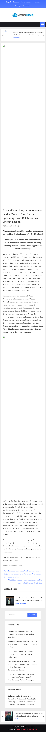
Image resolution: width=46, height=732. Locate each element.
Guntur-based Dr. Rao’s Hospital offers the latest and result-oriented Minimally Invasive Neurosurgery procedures (28, 33)
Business (16, 2)
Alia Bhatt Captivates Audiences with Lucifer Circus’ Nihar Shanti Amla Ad (28, 599)
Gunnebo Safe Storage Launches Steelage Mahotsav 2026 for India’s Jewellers (21, 634)
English (8, 2)
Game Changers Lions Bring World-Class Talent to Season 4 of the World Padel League (21, 654)
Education (27, 6)
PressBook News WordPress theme (27, 729)
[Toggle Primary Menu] (42, 24)
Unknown (12, 696)
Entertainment (27, 2)
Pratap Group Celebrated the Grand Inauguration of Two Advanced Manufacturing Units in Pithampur (21, 677)
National (37, 2)
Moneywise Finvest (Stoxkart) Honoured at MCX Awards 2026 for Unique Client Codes (23, 644)
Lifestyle (18, 6)
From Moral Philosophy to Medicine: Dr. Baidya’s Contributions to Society (28, 714)
